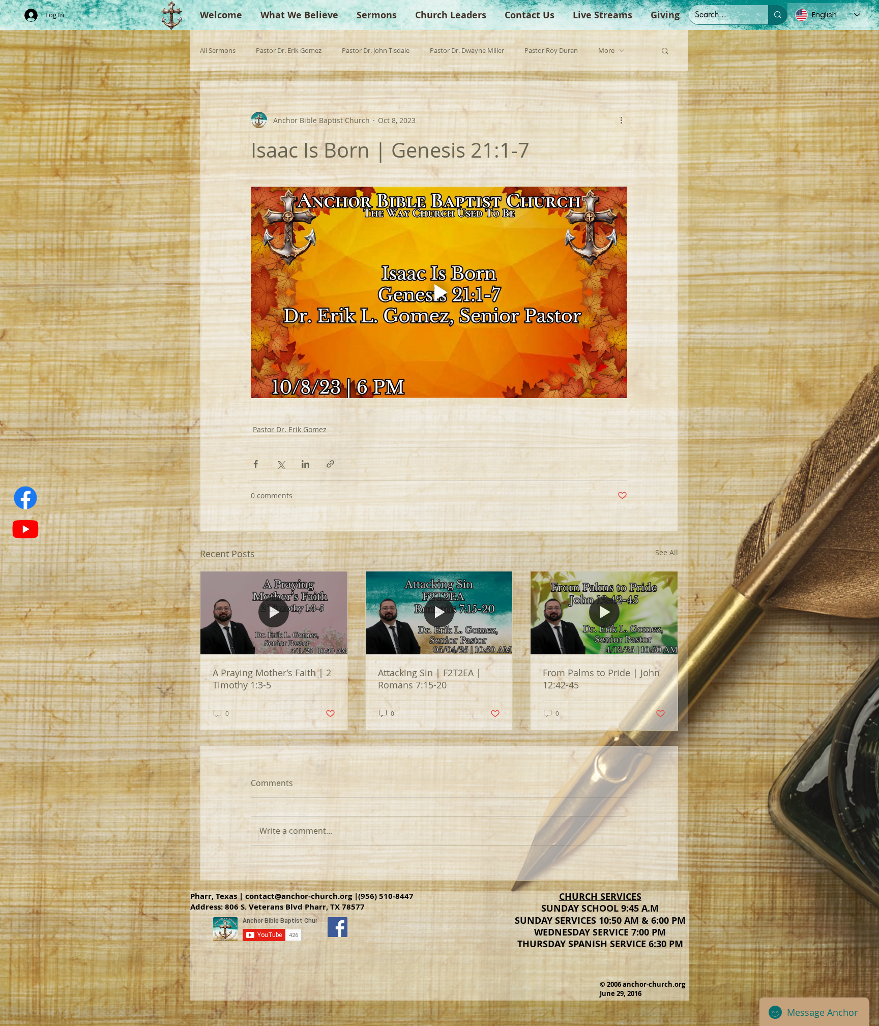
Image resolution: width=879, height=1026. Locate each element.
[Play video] (439, 292)
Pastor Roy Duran (551, 50)
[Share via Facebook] (255, 464)
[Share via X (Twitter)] (280, 464)
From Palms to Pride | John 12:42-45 (601, 679)
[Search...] (777, 14)
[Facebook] (25, 497)
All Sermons (218, 50)
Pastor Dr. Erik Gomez (288, 50)
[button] (665, 50)
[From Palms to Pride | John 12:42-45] (604, 612)
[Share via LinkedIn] (305, 464)
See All (666, 552)
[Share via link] (330, 464)
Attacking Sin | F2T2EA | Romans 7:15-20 (429, 679)
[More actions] (621, 120)
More (606, 50)
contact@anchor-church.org (298, 896)
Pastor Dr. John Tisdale (375, 50)
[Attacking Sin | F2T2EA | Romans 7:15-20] (439, 612)
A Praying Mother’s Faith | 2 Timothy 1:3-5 (272, 679)
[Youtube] (25, 529)
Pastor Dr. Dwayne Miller (467, 50)
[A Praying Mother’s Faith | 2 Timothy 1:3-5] (273, 612)
